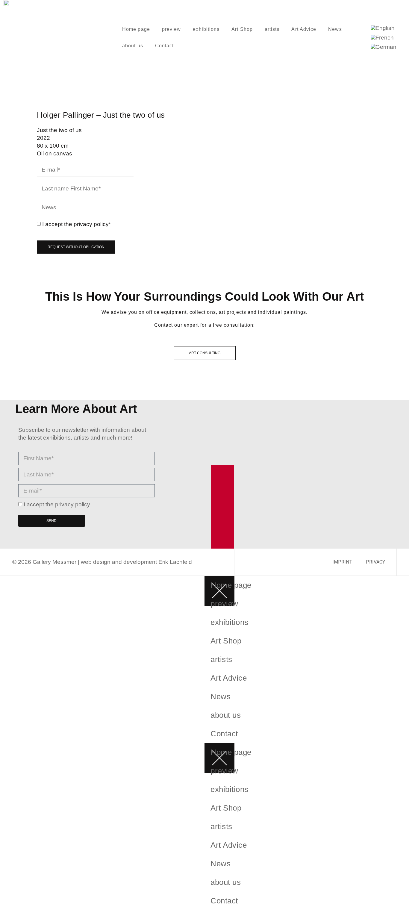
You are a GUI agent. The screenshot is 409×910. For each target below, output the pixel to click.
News (335, 29)
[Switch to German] (383, 47)
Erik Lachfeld (175, 562)
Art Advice (303, 29)
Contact (164, 45)
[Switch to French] (382, 37)
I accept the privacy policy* (76, 224)
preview (171, 29)
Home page (136, 29)
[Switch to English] (383, 28)
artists (272, 29)
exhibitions (206, 29)
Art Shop (242, 29)
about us (132, 45)
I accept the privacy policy (57, 504)
